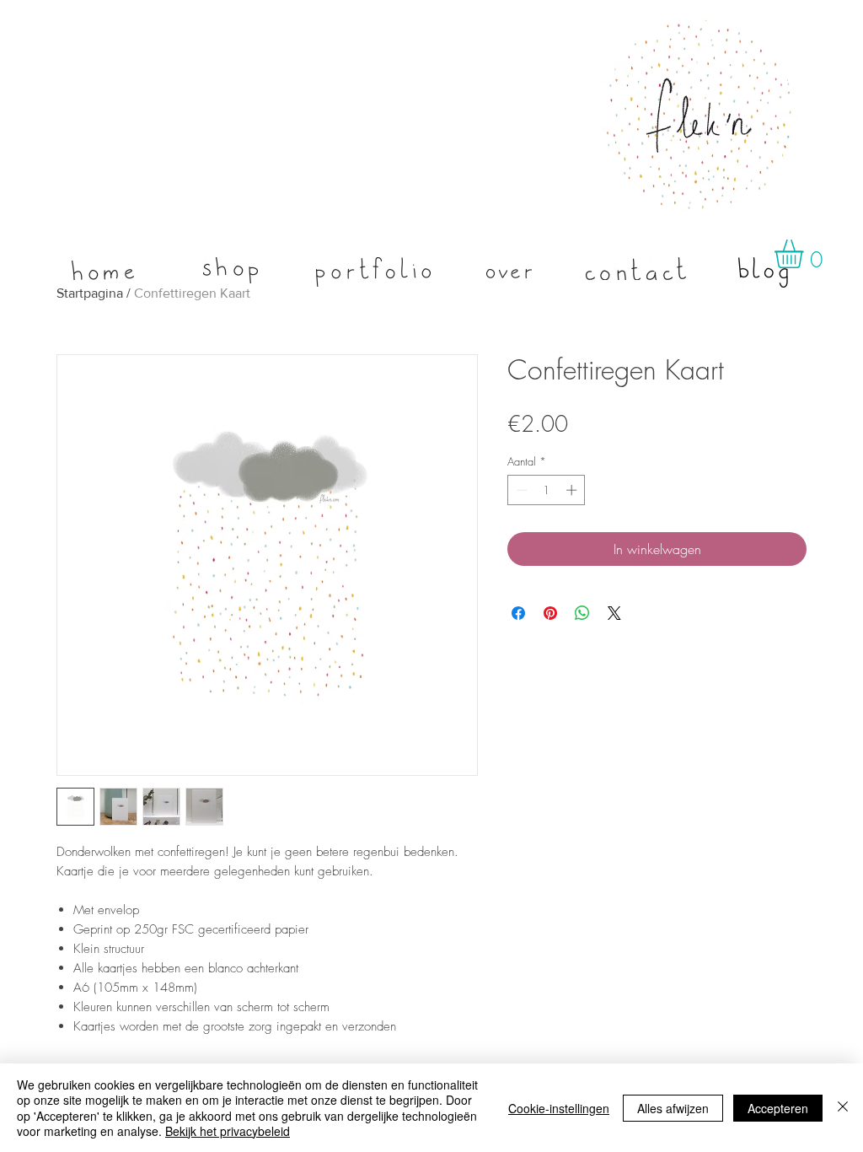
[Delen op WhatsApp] (582, 613)
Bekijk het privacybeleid (227, 1130)
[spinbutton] (546, 490)
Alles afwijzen (673, 1108)
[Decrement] (520, 490)
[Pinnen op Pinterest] (550, 613)
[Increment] (573, 490)
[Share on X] (614, 613)
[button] (806, 254)
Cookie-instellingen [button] (558, 1108)
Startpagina (89, 293)
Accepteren (778, 1108)
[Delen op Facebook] (518, 613)
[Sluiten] (843, 1108)
